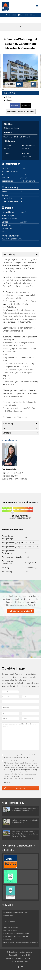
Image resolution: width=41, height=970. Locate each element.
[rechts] (24, 26)
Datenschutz (21, 958)
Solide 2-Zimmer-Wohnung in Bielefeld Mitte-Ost (25, 821)
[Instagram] (22, 967)
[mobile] (37, 6)
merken (22, 111)
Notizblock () (12, 111)
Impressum (10, 958)
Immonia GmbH (25, 955)
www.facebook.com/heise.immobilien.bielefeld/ (21, 942)
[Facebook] (18, 967)
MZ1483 (7, 148)
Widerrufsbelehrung (20, 961)
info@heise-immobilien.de (19, 933)
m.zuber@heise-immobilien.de (14, 479)
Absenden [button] (20, 788)
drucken (32, 111)
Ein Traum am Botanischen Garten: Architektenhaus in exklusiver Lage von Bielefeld (25, 834)
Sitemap (30, 958)
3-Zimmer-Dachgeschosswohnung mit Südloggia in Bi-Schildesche (25, 809)
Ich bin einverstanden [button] (20, 611)
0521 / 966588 (12, 15)
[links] (16, 26)
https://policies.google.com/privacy (20, 605)
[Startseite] (5, 6)
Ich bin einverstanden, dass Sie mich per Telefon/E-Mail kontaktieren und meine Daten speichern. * (21, 756)
